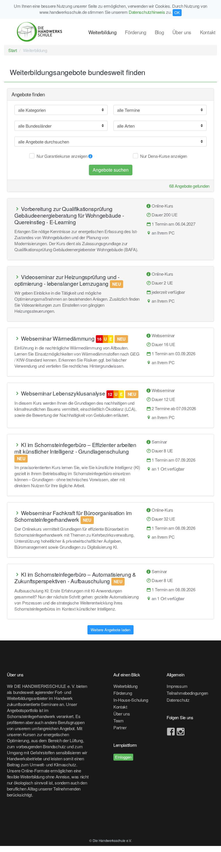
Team (118, 720)
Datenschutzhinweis (147, 12)
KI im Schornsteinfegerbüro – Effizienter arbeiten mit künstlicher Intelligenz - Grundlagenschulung (75, 448)
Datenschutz (178, 700)
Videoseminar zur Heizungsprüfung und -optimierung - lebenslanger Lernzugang (66, 280)
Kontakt (208, 32)
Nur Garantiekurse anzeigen (62, 156)
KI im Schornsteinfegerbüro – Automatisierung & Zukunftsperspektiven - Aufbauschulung (75, 577)
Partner (120, 727)
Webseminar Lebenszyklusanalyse (63, 393)
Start (12, 50)
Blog (159, 32)
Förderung (135, 32)
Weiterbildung (102, 32)
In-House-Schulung (130, 700)
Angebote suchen (111, 169)
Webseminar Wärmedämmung (57, 338)
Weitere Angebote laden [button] (110, 629)
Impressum (177, 686)
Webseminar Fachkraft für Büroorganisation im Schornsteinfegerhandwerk (73, 516)
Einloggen (123, 757)
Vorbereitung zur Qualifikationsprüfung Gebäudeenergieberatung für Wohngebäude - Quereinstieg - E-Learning (69, 215)
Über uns (181, 32)
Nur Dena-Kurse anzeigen (163, 156)
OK (177, 12)
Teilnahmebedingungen (187, 693)
